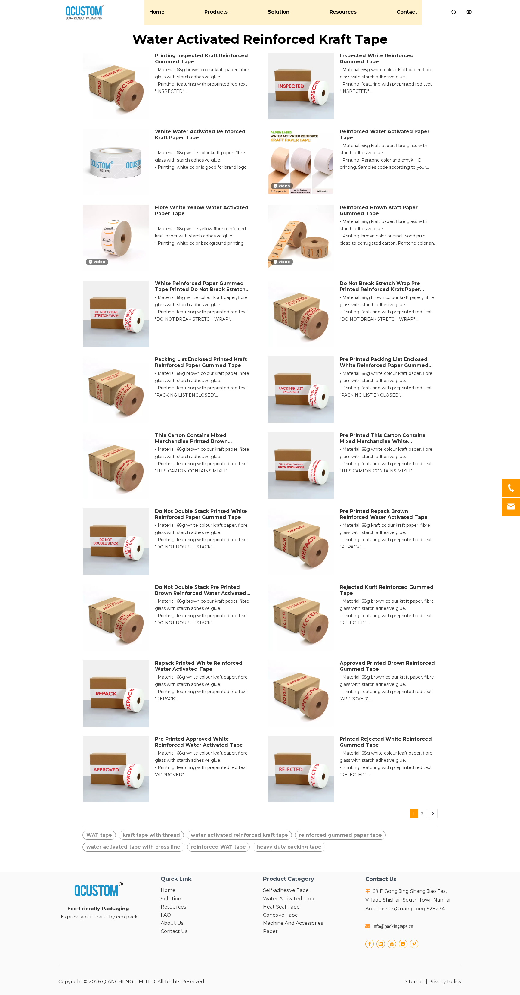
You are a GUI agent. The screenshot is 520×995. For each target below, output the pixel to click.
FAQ (166, 915)
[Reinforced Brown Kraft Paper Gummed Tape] (301, 237)
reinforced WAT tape (218, 847)
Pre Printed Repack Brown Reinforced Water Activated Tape (384, 514)
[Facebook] (369, 944)
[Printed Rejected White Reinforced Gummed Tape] (301, 769)
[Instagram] (403, 944)
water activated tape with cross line (133, 847)
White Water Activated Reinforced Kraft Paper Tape (200, 134)
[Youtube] (392, 944)
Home (157, 12)
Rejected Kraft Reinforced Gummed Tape (387, 590)
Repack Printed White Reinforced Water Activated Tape (199, 666)
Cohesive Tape (280, 915)
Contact (407, 12)
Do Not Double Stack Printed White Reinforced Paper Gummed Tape (201, 514)
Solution (278, 12)
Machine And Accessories (293, 923)
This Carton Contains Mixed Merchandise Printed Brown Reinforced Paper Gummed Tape (198, 438)
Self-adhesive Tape (286, 890)
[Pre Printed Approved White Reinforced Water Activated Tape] (116, 769)
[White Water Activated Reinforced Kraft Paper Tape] (116, 162)
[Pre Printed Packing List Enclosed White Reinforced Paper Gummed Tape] (301, 389)
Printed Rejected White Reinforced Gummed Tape (386, 742)
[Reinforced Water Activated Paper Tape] (301, 162)
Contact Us (174, 931)
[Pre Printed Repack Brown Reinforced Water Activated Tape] (301, 541)
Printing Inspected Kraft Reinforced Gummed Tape (201, 58)
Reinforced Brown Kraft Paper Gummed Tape (379, 210)
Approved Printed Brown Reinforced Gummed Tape (387, 666)
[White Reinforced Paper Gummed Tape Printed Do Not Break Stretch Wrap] (116, 313)
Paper (270, 931)
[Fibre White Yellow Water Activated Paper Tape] (116, 237)
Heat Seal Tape (281, 907)
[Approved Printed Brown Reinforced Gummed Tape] (301, 693)
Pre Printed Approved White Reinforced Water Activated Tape (199, 742)
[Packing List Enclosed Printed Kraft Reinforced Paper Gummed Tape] (116, 389)
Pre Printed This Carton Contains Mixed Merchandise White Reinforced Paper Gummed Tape (383, 438)
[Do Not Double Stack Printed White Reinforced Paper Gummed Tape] (116, 541)
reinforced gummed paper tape (340, 835)
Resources (343, 12)
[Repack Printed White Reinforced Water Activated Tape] (116, 693)
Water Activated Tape (289, 899)
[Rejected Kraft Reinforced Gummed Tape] (301, 617)
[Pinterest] (414, 944)
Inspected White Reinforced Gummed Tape (377, 58)
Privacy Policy (445, 981)
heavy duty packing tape (289, 847)
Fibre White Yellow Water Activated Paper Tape (202, 210)
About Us (172, 923)
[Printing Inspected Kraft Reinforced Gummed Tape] (116, 86)
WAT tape (99, 835)
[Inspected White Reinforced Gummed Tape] (301, 86)
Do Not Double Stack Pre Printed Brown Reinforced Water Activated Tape (200, 590)
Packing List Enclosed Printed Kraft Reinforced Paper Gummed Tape (201, 362)
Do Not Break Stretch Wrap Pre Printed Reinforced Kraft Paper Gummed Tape (380, 287)
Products (216, 12)
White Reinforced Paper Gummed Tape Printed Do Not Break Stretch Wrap (200, 287)
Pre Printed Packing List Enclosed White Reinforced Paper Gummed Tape (384, 362)
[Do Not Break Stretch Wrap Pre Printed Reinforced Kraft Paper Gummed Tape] (301, 313)
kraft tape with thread (151, 835)
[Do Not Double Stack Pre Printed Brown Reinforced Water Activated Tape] (116, 617)
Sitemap (415, 981)
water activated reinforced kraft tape (239, 835)
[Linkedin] (380, 944)
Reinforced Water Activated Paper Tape (384, 134)
